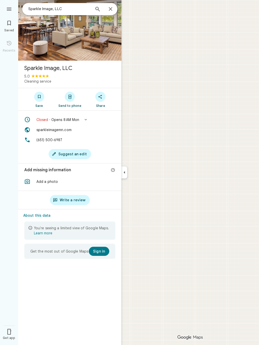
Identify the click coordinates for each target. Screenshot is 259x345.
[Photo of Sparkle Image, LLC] (69, 30)
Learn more (43, 233)
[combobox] (59, 9)
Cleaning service (37, 81)
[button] (69, 120)
